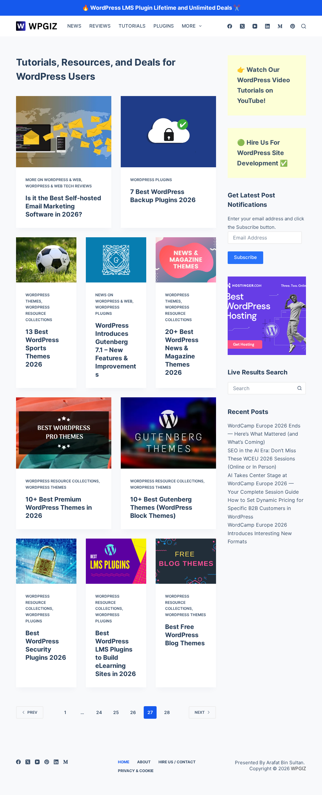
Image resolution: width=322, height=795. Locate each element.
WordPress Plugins (151, 179)
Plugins (163, 26)
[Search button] (299, 388)
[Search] (303, 26)
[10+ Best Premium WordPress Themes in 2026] (63, 433)
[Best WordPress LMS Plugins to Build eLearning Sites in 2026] (116, 561)
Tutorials (132, 26)
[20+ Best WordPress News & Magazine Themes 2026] (186, 259)
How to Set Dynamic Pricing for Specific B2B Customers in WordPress (265, 508)
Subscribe (245, 257)
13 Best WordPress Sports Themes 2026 (42, 348)
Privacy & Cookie (135, 770)
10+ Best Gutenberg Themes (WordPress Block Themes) (161, 507)
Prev (32, 712)
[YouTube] (255, 26)
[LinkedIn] (267, 26)
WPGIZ (298, 768)
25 (116, 712)
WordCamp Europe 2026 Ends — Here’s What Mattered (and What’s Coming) (264, 433)
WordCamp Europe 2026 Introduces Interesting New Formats (260, 533)
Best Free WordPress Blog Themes (185, 635)
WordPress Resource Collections (38, 313)
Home (123, 762)
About (144, 762)
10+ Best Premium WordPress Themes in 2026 (58, 507)
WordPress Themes (45, 487)
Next (200, 712)
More (189, 26)
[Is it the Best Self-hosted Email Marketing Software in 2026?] (63, 131)
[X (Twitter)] (242, 26)
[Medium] (280, 26)
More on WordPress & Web (53, 179)
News (74, 26)
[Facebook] (229, 26)
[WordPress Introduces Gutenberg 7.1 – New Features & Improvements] (116, 259)
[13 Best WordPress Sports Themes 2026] (46, 259)
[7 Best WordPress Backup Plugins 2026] (168, 131)
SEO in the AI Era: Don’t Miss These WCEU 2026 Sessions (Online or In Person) (262, 458)
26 (133, 712)
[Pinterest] (292, 26)
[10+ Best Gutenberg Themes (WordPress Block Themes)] (168, 433)
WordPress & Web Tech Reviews (58, 186)
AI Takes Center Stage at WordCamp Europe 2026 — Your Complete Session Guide (263, 483)
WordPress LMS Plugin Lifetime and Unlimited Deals (161, 7)
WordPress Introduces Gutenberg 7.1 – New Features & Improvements (115, 350)
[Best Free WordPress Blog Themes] (186, 561)
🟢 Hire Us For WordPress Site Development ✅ (262, 153)
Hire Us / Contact (177, 762)
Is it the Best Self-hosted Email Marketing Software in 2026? (63, 206)
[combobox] (261, 388)
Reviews (100, 26)
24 (99, 712)
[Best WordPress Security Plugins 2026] (46, 561)
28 (167, 712)
